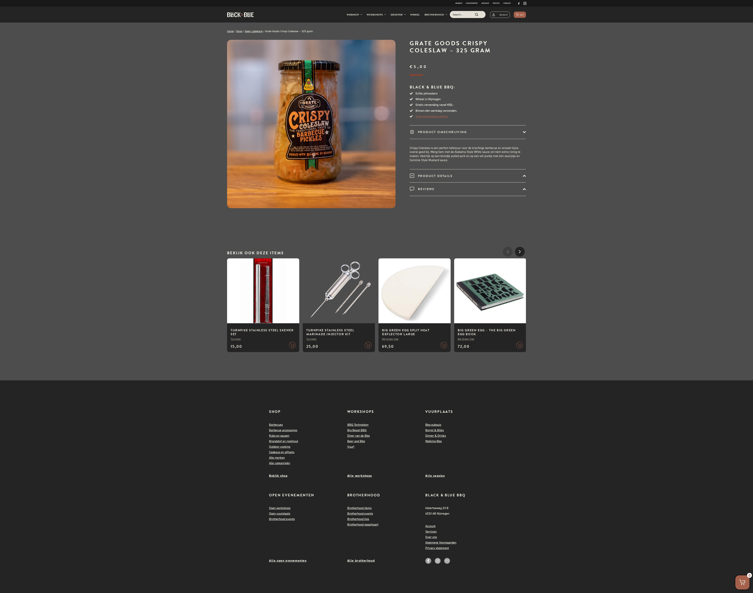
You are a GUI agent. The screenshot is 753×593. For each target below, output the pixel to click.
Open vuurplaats (279, 513)
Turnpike (236, 339)
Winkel (415, 14)
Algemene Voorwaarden (440, 542)
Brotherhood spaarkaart (362, 524)
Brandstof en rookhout (283, 441)
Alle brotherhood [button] (361, 560)
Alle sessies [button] (435, 476)
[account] (500, 15)
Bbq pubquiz (433, 425)
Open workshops (279, 508)
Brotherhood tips (358, 519)
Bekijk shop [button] (278, 476)
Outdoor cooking (279, 447)
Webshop (353, 14)
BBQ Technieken (357, 425)
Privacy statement (437, 548)
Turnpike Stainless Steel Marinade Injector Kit (330, 332)
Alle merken (277, 458)
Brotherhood (434, 14)
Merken (458, 3)
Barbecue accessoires (283, 430)
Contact (507, 3)
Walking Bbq (433, 441)
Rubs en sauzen (279, 436)
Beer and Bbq (356, 441)
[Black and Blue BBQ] (240, 14)
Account (485, 3)
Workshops (375, 14)
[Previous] (508, 263)
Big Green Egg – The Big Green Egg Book (487, 332)
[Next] (520, 263)
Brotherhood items (359, 508)
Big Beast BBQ (356, 430)
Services (431, 531)
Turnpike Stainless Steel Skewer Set (262, 332)
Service (496, 3)
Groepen (397, 14)
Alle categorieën (279, 463)
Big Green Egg (390, 339)
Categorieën (471, 3)
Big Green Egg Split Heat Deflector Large (405, 332)
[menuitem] (459, 3)
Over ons (431, 537)
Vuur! (350, 447)
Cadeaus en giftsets (281, 452)
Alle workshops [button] (359, 476)
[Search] (468, 14)
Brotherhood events (282, 519)
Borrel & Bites (434, 430)
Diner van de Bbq (358, 436)
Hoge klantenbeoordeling (432, 116)
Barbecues (276, 425)
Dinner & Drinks (435, 436)
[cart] (520, 15)
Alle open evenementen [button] (288, 560)
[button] (519, 3)
